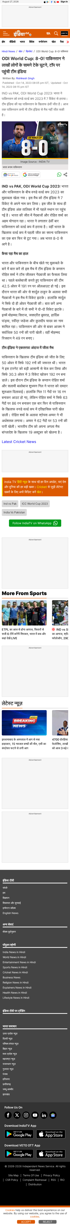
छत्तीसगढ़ (7, 1084)
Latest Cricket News (19, 442)
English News (10, 913)
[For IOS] (50, 1153)
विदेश (31, 41)
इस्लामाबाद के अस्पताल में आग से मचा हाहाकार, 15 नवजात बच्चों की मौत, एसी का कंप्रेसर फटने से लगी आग (24, 744)
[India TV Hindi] (22, 33)
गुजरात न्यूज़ (8, 1068)
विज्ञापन (6, 897)
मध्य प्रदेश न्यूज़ (10, 1053)
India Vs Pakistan (14, 512)
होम (3, 41)
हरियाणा (6, 1079)
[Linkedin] (44, 1115)
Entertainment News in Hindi (19, 962)
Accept (26, 1221)
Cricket (42, 487)
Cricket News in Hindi (15, 972)
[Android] (48, 2)
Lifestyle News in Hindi (16, 997)
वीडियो (12, 41)
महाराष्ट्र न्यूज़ (9, 1058)
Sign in (64, 1)
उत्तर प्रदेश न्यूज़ (10, 1033)
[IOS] (45, 2)
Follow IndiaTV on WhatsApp (32, 523)
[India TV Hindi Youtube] (58, 2)
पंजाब (5, 1074)
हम (4, 892)
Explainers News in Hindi (17, 987)
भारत (22, 41)
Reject (47, 1221)
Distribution (35, 1184)
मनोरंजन (43, 41)
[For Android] (19, 1153)
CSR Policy (11, 1179)
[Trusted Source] (31, 175)
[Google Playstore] (19, 1134)
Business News (11, 977)
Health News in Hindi (15, 992)
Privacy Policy (51, 1175)
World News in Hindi (14, 957)
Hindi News (8, 51)
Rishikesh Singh (25, 78)
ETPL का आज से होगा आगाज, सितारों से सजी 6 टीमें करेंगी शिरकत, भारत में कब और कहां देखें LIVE (24, 634)
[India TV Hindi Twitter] (55, 2)
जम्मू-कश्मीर (8, 1089)
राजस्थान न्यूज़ (9, 1063)
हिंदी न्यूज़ (22, 482)
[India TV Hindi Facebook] (52, 2)
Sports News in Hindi (15, 967)
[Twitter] (17, 1115)
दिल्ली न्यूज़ (7, 1038)
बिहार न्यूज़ (7, 1048)
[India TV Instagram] (26, 1115)
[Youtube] (35, 1115)
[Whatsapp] (59, 174)
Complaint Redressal (34, 1179)
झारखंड (6, 1094)
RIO (62, 1179)
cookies (34, 1216)
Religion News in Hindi (16, 982)
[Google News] (11, 175)
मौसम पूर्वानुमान (9, 931)
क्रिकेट (29, 51)
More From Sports (24, 593)
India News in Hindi (14, 952)
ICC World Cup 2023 (35, 503)
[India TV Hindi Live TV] (64, 33)
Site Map (13, 1175)
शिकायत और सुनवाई (12, 902)
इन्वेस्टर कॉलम (9, 907)
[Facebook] (8, 1115)
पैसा (62, 41)
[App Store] (50, 1134)
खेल (54, 41)
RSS (53, 1179)
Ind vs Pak (10, 503)
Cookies (10, 1210)
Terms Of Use (31, 1175)
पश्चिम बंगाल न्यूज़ (10, 1043)
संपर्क (5, 887)
